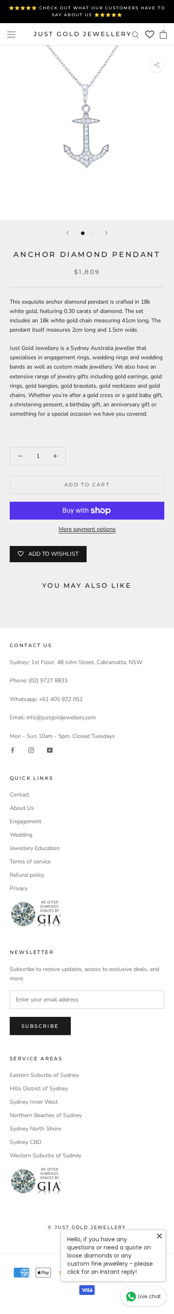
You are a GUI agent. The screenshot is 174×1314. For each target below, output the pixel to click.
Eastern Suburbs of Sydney (44, 1075)
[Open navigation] (11, 34)
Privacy (19, 888)
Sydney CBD (25, 1142)
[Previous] (67, 233)
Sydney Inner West (34, 1102)
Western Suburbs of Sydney (45, 1155)
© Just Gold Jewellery (87, 1227)
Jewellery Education (34, 848)
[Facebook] (12, 750)
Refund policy (27, 875)
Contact (19, 794)
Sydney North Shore (35, 1129)
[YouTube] (50, 750)
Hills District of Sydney (39, 1088)
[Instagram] (31, 750)
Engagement (25, 821)
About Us (22, 808)
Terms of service (30, 861)
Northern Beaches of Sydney (46, 1115)
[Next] (106, 233)
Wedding (21, 835)
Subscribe (40, 1026)
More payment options (87, 529)
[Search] (135, 34)
